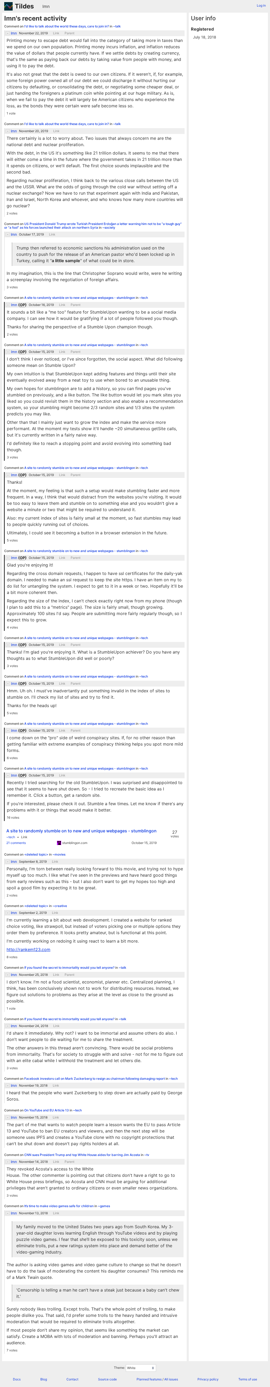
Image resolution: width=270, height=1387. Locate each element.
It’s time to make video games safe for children (59, 1206)
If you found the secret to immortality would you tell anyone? (69, 968)
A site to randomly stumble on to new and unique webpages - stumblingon (80, 298)
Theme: (119, 1368)
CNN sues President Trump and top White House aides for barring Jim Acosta (82, 1155)
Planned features (149, 1379)
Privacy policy (208, 1379)
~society (108, 227)
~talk (117, 26)
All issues (171, 1379)
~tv (146, 1155)
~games (104, 1206)
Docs (17, 1379)
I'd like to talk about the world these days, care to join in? (67, 26)
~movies (58, 854)
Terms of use (247, 1379)
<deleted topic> (36, 854)
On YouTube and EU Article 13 (47, 1110)
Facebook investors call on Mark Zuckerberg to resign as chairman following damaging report (95, 1079)
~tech (143, 298)
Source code (107, 1379)
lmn (46, 6)
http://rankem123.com (28, 949)
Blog (43, 1379)
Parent (69, 33)
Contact (72, 1379)
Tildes (24, 6)
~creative (59, 906)
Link (56, 33)
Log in (261, 5)
